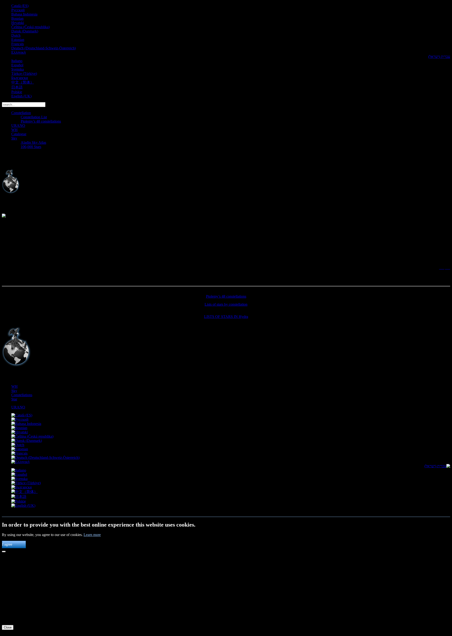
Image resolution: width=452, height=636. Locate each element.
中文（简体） (22, 82)
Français (17, 44)
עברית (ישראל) (439, 57)
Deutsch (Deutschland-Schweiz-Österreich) (43, 48)
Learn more (92, 535)
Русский (18, 10)
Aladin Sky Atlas (33, 142)
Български (19, 78)
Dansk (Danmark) (24, 31)
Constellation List (34, 117)
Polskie (16, 92)
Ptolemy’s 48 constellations (41, 121)
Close (8, 627)
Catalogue (18, 134)
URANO (18, 126)
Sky (14, 138)
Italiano (16, 61)
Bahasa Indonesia (24, 14)
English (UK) (21, 96)
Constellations (21, 395)
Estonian (17, 40)
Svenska (17, 69)
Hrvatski (17, 23)
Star (14, 399)
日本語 (17, 87)
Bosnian (17, 18)
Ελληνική (18, 52)
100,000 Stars (31, 147)
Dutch (15, 35)
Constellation (21, 113)
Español (17, 65)
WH (14, 130)
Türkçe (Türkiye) (24, 74)
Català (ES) (19, 6)
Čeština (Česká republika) (30, 27)
